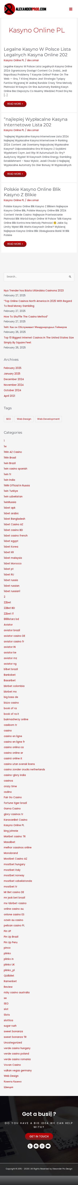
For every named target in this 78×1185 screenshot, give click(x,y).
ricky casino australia (17, 992)
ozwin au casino (13, 920)
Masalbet (9, 842)
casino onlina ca (14, 747)
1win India (9, 480)
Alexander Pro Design (62, 1168)
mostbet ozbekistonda (18, 881)
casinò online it (13, 758)
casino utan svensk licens (19, 764)
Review (8, 987)
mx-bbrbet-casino (15, 903)
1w (5, 446)
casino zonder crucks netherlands (24, 769)
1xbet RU (9, 574)
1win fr (7, 474)
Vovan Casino (12, 1065)
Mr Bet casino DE (14, 892)
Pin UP (7, 931)
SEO (8, 419)
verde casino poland (16, 1053)
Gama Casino (12, 808)
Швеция (8, 1087)
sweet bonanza (13, 1031)
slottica (8, 1020)
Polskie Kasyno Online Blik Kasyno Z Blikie (32, 192)
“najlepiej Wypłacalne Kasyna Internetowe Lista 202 (35, 122)
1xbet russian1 (12, 591)
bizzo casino (11, 702)
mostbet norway (14, 875)
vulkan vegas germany (18, 1070)
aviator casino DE (14, 636)
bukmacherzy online (16, 719)
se (5, 998)
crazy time (10, 786)
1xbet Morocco (13, 563)
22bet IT (9, 613)
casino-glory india (15, 775)
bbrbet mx (10, 691)
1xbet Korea (11, 546)
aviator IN (10, 647)
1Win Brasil (10, 457)
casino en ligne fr (14, 742)
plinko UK (9, 964)
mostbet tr (10, 886)
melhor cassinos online (18, 847)
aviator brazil (12, 630)
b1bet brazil (11, 669)
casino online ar (13, 753)
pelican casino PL (14, 925)
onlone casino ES (14, 914)
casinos (8, 780)
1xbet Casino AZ (13, 524)
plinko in (9, 959)
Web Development (48, 419)
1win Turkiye (11, 491)
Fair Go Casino (13, 797)
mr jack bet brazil (14, 897)
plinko (7, 953)
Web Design (24, 419)
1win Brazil (10, 463)
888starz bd (11, 619)
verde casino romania (17, 1059)
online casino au (14, 909)
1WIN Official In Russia (17, 485)
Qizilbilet (9, 975)
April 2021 (9, 396)
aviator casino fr (14, 641)
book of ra (10, 708)
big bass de (11, 697)
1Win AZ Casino (13, 452)
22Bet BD (9, 608)
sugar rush (10, 1026)
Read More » (15, 103)
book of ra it (11, 714)
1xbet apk (9, 508)
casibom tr (10, 725)
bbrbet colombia (14, 686)
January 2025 (12, 373)
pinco (7, 948)
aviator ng (10, 664)
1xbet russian (11, 586)
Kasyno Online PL (14, 60)
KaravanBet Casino (15, 820)
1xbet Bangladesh (14, 519)
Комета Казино (13, 1081)
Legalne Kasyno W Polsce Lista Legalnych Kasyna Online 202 (37, 52)
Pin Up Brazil (11, 936)
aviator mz (10, 658)
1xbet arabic (11, 513)
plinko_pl (9, 970)
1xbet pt (9, 569)
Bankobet (10, 675)
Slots (7, 1014)
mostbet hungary (14, 864)
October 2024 (12, 390)
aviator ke (10, 652)
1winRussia (10, 502)
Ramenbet (10, 981)
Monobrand (11, 853)
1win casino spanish (15, 468)
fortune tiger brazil (15, 803)
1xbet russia (11, 580)
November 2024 (14, 385)
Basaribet (10, 680)
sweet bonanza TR (15, 1037)
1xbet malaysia (13, 558)
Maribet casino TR (15, 836)
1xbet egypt (11, 541)
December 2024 (14, 379)
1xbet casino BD (13, 530)
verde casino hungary (17, 1048)
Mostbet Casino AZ (15, 858)
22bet (7, 602)
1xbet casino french (16, 535)
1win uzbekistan (13, 496)
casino (8, 730)
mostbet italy (12, 870)
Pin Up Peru (10, 942)
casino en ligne (13, 736)
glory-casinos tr (13, 814)
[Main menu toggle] (71, 9)
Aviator (8, 624)
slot (6, 1009)
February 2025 (12, 368)
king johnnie (11, 831)
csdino (8, 792)
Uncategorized (13, 1042)
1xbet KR (9, 552)
